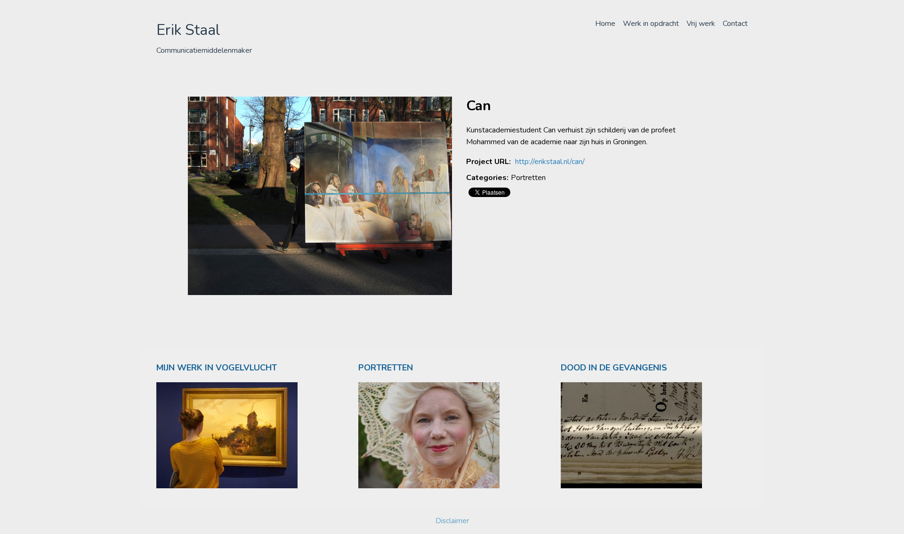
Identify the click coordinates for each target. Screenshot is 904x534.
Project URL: (488, 161)
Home (605, 23)
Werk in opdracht (651, 23)
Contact (735, 23)
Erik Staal (188, 30)
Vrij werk (700, 23)
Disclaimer (452, 521)
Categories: (487, 178)
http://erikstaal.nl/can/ (550, 161)
